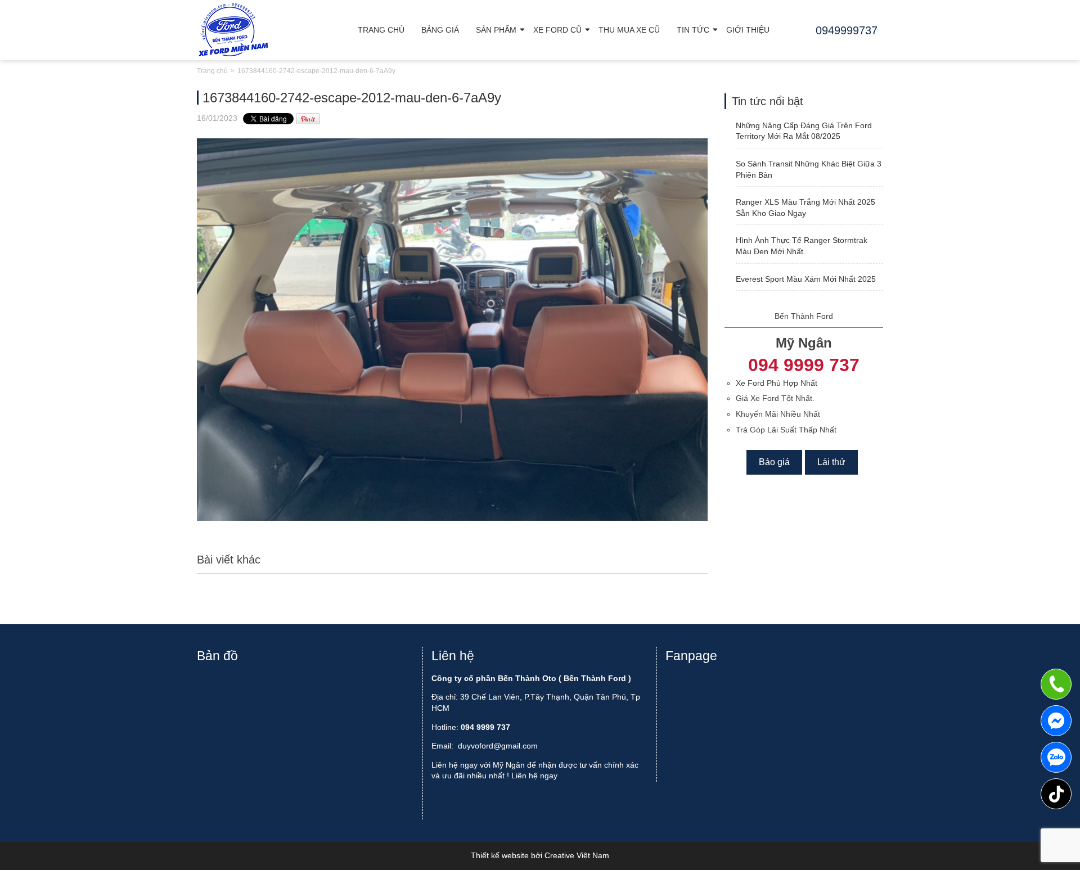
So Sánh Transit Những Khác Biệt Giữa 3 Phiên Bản (808, 169)
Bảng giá (440, 29)
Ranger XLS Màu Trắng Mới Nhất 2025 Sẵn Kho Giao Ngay (805, 207)
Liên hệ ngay (534, 775)
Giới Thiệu (748, 29)
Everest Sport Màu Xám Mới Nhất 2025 (806, 278)
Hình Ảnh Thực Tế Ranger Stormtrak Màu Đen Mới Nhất (801, 246)
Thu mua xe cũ (629, 29)
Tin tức (693, 29)
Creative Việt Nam (576, 855)
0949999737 (1056, 757)
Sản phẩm (496, 29)
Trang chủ (381, 29)
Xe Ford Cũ (557, 29)
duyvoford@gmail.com (498, 745)
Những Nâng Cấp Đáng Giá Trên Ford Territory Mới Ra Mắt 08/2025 (804, 131)
